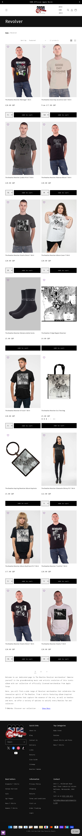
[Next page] (46, 671)
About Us (32, 730)
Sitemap (32, 764)
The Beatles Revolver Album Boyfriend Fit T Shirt (22, 566)
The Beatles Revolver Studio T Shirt (53, 644)
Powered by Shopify (49, 831)
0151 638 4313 (60, 10)
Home (7, 33)
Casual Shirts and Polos (62, 740)
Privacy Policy (35, 784)
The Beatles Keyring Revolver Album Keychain (21, 488)
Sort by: (24, 40)
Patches (56, 735)
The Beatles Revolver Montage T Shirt (18, 100)
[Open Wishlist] (3, 833)
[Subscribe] (24, 742)
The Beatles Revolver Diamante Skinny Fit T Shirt (58, 488)
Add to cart (27, 115)
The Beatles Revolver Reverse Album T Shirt (56, 177)
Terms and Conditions (37, 798)
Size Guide (33, 759)
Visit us (32, 803)
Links (31, 750)
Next (79, 2)
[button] (6, 10)
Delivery (32, 745)
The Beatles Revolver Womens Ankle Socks (19, 333)
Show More (46, 708)
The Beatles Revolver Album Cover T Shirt (55, 255)
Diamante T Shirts (12, 784)
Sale (7, 794)
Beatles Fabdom (35, 769)
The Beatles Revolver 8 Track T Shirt (17, 410)
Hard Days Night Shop (37, 831)
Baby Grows (57, 730)
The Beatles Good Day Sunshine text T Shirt (56, 100)
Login (31, 813)
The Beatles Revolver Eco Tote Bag (53, 410)
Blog (31, 735)
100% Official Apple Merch (41, 2)
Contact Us (33, 740)
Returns (32, 755)
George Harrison (11, 789)
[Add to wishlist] (8, 47)
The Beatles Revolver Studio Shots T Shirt (19, 255)
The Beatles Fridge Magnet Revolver (53, 333)
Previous (3, 2)
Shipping (32, 789)
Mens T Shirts (58, 745)
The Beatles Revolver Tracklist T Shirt (54, 566)
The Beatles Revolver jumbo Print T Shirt (19, 177)
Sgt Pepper (9, 798)
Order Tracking (35, 808)
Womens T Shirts (11, 808)
